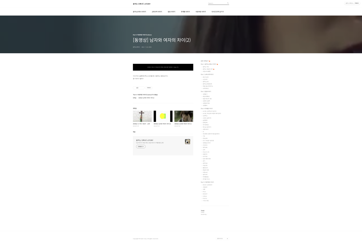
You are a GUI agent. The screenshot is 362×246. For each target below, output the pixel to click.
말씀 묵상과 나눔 (207, 99)
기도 (204, 136)
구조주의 (205, 145)
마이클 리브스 (206, 179)
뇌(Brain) (205, 172)
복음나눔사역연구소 (208, 86)
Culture (205, 196)
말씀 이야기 (171, 11)
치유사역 (205, 165)
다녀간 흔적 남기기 (218, 11)
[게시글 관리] (142, 87)
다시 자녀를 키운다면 (208, 140)
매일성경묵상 (206, 96)
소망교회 (205, 79)
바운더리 (205, 154)
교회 (204, 150)
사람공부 (205, 187)
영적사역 (205, 174)
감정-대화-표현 (207, 159)
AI (203, 131)
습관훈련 (205, 120)
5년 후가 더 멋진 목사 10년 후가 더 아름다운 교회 (150, 143)
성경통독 (205, 105)
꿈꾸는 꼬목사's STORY (141, 4)
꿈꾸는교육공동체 (207, 84)
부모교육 (205, 138)
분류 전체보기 (205, 61)
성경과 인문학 (206, 101)
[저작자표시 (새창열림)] (153, 88)
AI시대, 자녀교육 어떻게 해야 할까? (212, 113)
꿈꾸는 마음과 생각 (208, 69)
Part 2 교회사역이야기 (207, 74)
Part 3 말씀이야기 (206, 91)
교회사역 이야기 (157, 11)
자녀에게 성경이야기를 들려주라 (211, 134)
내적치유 (205, 163)
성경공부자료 (206, 103)
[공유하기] (140, 87)
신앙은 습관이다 (207, 118)
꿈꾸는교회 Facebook (223, 232)
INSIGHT (205, 194)
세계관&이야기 (207, 143)
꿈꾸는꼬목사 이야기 (139, 11)
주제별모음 (206, 177)
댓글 (134, 132)
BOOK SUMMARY (207, 185)
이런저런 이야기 (201, 11)
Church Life (206, 152)
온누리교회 (206, 77)
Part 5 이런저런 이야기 (207, 182)
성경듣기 (205, 94)
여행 (204, 189)
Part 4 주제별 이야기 (207, 108)
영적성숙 (205, 147)
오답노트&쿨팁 (207, 71)
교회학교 (205, 116)
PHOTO (205, 198)
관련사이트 (220, 238)
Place (204, 191)
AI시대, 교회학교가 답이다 (209, 111)
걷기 (204, 161)
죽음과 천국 (206, 170)
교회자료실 (206, 88)
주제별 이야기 (185, 11)
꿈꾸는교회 (206, 81)
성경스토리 (206, 129)
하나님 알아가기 (207, 127)
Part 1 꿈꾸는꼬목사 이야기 (209, 64)
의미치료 (205, 156)
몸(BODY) (205, 168)
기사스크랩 (206, 201)
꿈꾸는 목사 (206, 67)
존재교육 (205, 122)
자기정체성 (206, 125)
